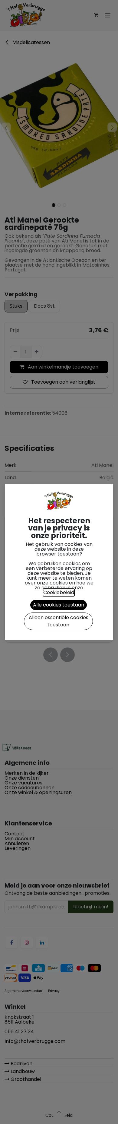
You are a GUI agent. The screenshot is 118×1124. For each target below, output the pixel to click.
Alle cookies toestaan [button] (58, 604)
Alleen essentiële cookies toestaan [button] (58, 621)
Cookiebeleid (58, 592)
